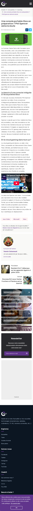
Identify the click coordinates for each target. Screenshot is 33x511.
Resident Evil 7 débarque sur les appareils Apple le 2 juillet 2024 (21, 270)
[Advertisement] (16, 378)
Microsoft (16, 219)
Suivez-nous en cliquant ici (11, 228)
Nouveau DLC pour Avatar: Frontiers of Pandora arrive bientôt (12, 281)
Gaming (19, 10)
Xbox (24, 219)
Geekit (3, 10)
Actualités (11, 10)
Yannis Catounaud (10, 251)
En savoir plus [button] (15, 503)
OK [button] (16, 507)
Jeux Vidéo (6, 219)
